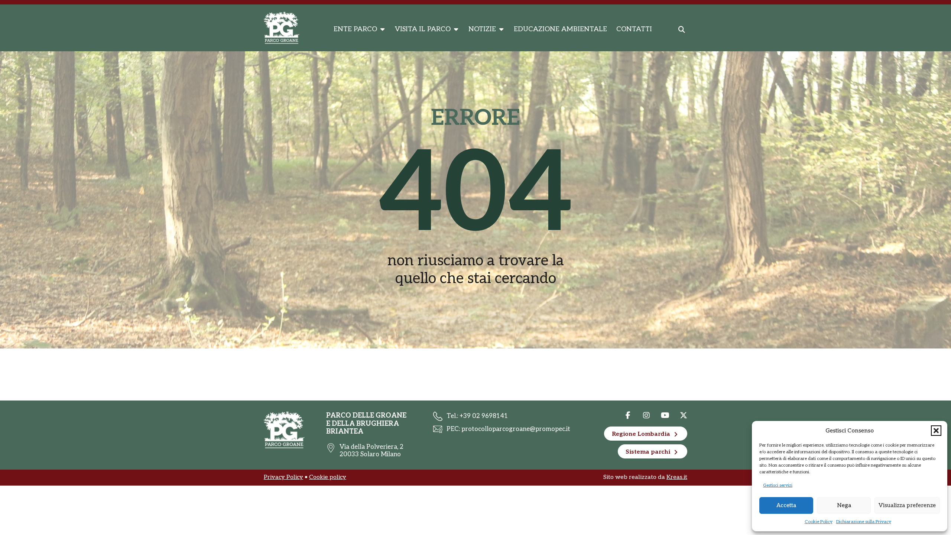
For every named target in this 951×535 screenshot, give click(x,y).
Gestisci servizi (777, 485)
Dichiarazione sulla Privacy (863, 522)
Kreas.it (676, 477)
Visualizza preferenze (907, 505)
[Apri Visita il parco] (455, 29)
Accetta (786, 505)
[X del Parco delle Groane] (646, 415)
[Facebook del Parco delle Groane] (628, 415)
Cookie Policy (818, 522)
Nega (844, 505)
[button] (936, 430)
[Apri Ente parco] (382, 29)
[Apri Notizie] (501, 29)
